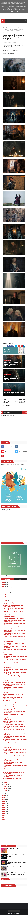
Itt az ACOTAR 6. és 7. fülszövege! (15, 848)
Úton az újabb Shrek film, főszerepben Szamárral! (14, 637)
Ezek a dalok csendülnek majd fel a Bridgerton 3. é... (13, 715)
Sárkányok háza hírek (13, 29)
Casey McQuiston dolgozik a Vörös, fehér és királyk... (15, 647)
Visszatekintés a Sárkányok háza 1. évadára (13, 688)
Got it (18, 11)
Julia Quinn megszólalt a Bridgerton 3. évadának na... (14, 640)
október (5, 592)
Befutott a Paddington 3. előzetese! (13, 704)
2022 (3, 795)
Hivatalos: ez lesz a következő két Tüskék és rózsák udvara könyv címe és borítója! (17, 862)
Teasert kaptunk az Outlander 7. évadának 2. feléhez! (12, 779)
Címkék (21, 579)
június (5, 600)
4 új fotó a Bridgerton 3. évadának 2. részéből (13, 776)
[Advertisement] (14, 526)
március (5, 786)
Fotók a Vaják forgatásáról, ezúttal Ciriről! (15, 706)
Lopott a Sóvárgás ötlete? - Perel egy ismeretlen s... (13, 609)
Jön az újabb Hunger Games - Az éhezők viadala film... (14, 750)
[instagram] (11, 911)
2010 (3, 819)
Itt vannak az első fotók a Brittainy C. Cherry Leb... (13, 643)
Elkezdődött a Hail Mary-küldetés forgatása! (12, 666)
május (5, 782)
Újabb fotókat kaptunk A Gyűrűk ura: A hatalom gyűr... (14, 721)
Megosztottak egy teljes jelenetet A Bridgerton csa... (13, 759)
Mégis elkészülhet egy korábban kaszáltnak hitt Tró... (12, 698)
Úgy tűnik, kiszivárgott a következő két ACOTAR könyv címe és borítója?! (17, 873)
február (5, 788)
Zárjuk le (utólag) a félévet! (14, 866)
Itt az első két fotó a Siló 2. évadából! (13, 724)
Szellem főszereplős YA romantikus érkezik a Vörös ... (13, 602)
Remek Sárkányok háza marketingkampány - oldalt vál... (13, 701)
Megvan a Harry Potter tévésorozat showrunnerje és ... (13, 627)
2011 (3, 817)
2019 (3, 801)
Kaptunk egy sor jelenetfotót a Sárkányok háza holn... (15, 656)
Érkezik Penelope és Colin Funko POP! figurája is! (13, 694)
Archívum (7, 579)
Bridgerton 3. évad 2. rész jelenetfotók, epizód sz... (14, 769)
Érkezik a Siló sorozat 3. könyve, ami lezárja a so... (13, 653)
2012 (3, 815)
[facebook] (9, 911)
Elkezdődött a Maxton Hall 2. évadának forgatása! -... (14, 712)
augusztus (6, 596)
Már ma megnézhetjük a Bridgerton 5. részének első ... (14, 708)
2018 (3, 803)
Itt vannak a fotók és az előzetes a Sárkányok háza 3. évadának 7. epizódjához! (12, 378)
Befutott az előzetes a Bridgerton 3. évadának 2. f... (13, 772)
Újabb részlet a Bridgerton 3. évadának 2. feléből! (15, 727)
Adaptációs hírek (9, 27)
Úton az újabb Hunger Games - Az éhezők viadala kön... (15, 753)
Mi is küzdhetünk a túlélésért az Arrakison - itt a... (15, 740)
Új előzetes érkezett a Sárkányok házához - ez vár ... (15, 679)
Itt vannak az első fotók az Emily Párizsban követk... (15, 766)
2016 (3, 807)
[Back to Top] (19, 911)
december (6, 588)
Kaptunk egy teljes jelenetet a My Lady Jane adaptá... (14, 685)
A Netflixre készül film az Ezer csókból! (14, 618)
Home (4, 27)
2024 (3, 586)
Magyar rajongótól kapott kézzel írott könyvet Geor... (14, 621)
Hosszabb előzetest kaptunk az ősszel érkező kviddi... (14, 737)
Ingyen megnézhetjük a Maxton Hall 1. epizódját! (13, 756)
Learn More (12, 11)
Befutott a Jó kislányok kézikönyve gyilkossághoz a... (13, 763)
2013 (3, 813)
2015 (3, 809)
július (5, 598)
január (5, 790)
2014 (3, 811)
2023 (3, 793)
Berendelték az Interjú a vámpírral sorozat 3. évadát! (13, 605)
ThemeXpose (17, 913)
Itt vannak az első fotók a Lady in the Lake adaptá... (15, 743)
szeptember (7, 594)
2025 (3, 584)
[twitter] (13, 911)
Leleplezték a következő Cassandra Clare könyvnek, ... (15, 663)
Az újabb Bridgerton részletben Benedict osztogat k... (14, 718)
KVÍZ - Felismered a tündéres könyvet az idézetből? (14, 650)
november (6, 590)
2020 (3, 799)
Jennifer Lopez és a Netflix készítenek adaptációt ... (14, 634)
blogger (25, 412)
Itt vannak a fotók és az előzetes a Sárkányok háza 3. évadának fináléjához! (12, 364)
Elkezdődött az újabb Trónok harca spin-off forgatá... (14, 673)
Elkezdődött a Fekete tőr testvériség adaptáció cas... (13, 730)
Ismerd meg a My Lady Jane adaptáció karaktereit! (14, 624)
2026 (3, 582)
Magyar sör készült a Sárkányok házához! (15, 682)
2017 (3, 805)
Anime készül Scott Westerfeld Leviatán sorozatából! (14, 746)
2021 (3, 797)
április (5, 784)
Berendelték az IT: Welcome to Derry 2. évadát (17, 855)
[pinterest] (15, 911)
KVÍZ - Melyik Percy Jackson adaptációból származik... (15, 612)
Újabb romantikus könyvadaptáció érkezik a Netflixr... (13, 676)
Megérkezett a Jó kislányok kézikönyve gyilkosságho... (14, 630)
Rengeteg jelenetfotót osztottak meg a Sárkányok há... (14, 733)
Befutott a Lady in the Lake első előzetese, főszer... (15, 670)
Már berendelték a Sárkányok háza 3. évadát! (13, 691)
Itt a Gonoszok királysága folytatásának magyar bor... (14, 660)
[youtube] (17, 911)
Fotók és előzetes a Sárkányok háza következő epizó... (13, 615)
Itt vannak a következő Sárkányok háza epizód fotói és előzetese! (14, 393)
